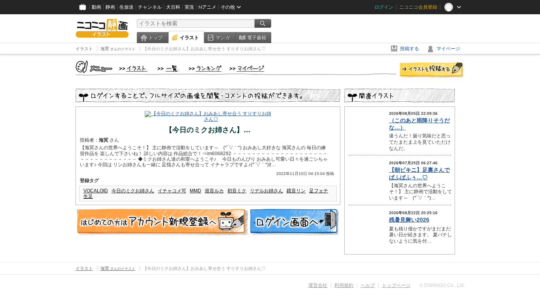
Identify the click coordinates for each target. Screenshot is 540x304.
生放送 (126, 7)
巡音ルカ (214, 191)
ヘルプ (368, 285)
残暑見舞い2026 (409, 220)
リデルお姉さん (266, 191)
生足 (88, 196)
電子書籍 (256, 37)
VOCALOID (95, 191)
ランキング (205, 68)
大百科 (173, 7)
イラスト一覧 (169, 68)
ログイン (383, 7)
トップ (155, 37)
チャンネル (150, 7)
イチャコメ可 (172, 191)
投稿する (409, 48)
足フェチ (318, 191)
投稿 (432, 70)
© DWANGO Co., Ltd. (442, 285)
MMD (195, 191)
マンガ (222, 37)
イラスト (189, 37)
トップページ (396, 285)
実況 (189, 7)
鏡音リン (296, 191)
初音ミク (236, 191)
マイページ (448, 48)
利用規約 (343, 285)
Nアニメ (207, 7)
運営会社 (317, 285)
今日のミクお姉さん (132, 191)
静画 (110, 7)
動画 (96, 7)
